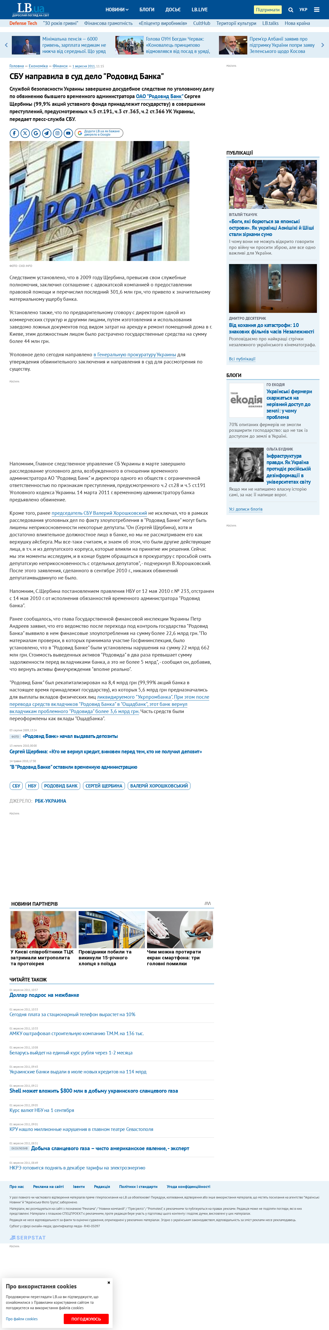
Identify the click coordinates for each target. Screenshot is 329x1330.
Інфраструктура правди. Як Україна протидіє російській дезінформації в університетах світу (289, 468)
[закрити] (108, 1283)
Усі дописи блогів (245, 509)
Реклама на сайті (48, 1186)
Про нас (17, 1186)
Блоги (147, 9)
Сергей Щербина (104, 786)
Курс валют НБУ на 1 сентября (42, 1110)
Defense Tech (23, 23)
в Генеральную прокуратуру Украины (135, 354)
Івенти (79, 1186)
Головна (17, 65)
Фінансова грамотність (108, 23)
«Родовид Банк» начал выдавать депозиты (65, 736)
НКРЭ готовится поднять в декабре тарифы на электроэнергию (77, 1167)
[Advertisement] (112, 420)
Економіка (38, 65)
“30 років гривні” (60, 23)
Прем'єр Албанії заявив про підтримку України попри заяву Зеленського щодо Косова (282, 45)
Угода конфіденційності (188, 1186)
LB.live (200, 9)
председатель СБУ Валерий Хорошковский (99, 513)
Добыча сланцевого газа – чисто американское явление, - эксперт (100, 1148)
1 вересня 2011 (83, 66)
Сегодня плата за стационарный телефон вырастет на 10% (72, 1014)
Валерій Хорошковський (159, 786)
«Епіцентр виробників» (163, 23)
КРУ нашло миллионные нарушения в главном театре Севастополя (81, 1129)
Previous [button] (6, 45)
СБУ (16, 786)
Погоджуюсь (86, 1319)
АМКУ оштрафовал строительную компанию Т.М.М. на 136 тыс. (77, 1033)
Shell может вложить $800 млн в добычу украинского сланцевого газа (94, 1090)
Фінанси (60, 65)
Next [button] (322, 45)
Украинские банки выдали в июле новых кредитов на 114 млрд (78, 1071)
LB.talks (270, 23)
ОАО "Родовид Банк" (159, 96)
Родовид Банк (61, 786)
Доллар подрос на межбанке (44, 994)
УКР (303, 9)
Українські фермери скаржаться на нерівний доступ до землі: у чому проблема (289, 404)
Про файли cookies (22, 1318)
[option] (61, 45)
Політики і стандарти (138, 1186)
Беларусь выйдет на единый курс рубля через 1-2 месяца (71, 1052)
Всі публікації (242, 359)
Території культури (236, 23)
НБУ (32, 786)
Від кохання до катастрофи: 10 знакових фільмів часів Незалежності (271, 328)
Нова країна (297, 23)
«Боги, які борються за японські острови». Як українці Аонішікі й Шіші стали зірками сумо (271, 228)
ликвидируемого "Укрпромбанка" (134, 697)
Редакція (102, 1186)
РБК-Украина (50, 801)
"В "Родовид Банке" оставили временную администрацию (73, 766)
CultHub (201, 23)
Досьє (173, 9)
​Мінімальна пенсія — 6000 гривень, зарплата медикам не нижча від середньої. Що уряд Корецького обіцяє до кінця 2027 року (74, 51)
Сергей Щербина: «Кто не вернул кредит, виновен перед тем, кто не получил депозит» (106, 751)
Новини (115, 9)
